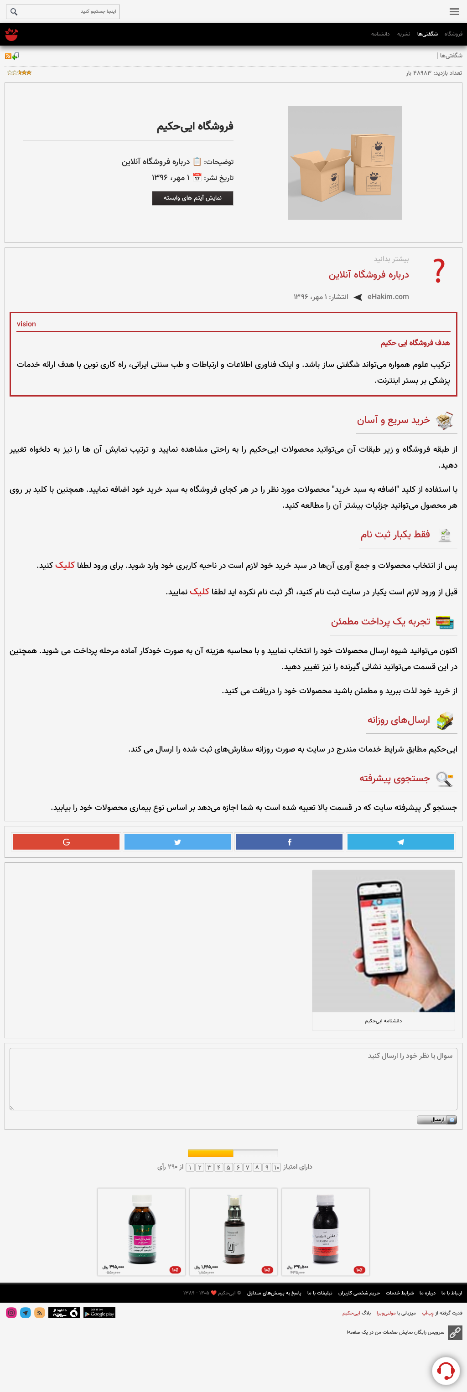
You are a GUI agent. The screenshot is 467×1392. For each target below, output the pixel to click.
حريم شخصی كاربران (359, 1293)
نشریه (403, 34)
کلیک (65, 565)
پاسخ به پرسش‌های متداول (274, 1293)
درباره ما (428, 1293)
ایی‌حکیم (351, 1313)
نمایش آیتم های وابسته (193, 198)
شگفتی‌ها (427, 34)
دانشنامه (380, 34)
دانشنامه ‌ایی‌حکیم (383, 1021)
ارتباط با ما (451, 1293)
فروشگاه (453, 34)
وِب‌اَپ (427, 1313)
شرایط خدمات (400, 1293)
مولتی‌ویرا (385, 1313)
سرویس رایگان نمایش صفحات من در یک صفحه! (395, 1332)
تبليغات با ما (319, 1293)
